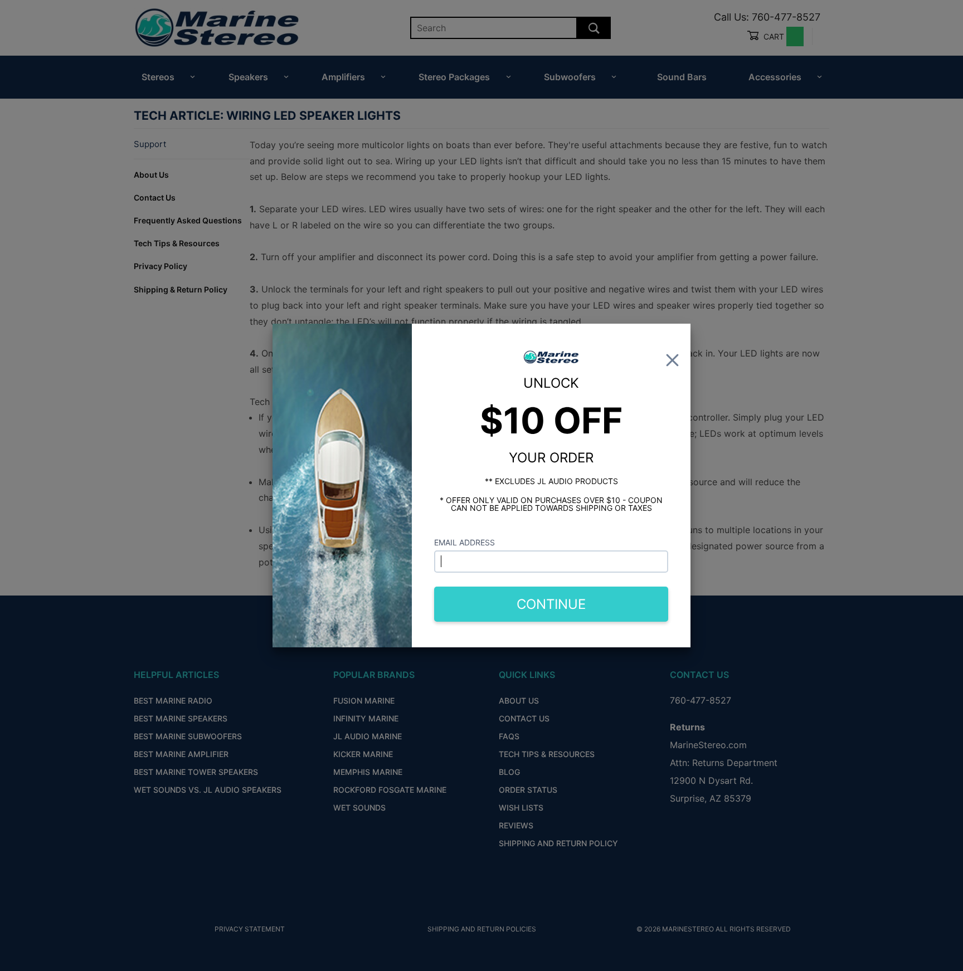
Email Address (464, 542)
